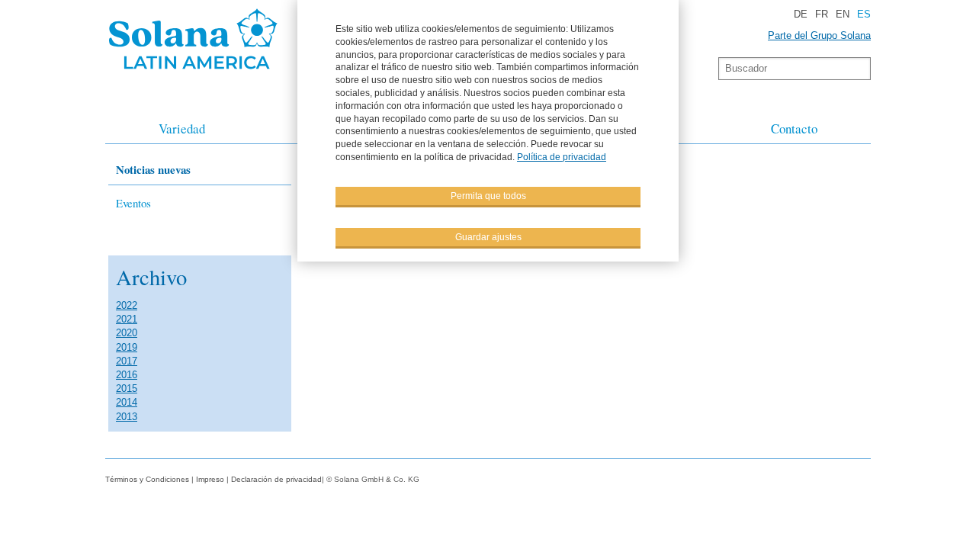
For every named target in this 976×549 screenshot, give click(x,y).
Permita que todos (488, 196)
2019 (126, 347)
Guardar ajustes (488, 237)
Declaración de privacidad (276, 479)
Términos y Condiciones (147, 479)
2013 (126, 416)
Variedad (182, 128)
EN (842, 14)
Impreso (211, 479)
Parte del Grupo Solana (819, 35)
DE (800, 14)
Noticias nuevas (153, 169)
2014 (126, 402)
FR (821, 14)
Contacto (794, 128)
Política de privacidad (561, 157)
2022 (126, 305)
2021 (126, 319)
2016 (126, 374)
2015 (126, 388)
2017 (126, 361)
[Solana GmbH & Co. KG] (193, 73)
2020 (126, 333)
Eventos (133, 202)
